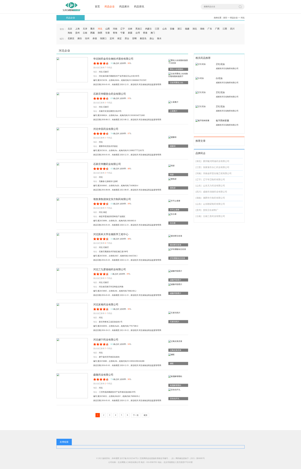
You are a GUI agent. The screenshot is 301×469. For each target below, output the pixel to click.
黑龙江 (138, 29)
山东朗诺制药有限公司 (214, 204)
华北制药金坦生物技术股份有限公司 (113, 58)
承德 (94, 38)
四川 (232, 29)
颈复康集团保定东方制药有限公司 (112, 199)
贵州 (77, 33)
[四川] (198, 192)
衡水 (159, 38)
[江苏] (198, 167)
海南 (70, 33)
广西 (217, 29)
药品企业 (110, 6)
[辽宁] (198, 179)
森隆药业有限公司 (103, 374)
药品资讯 (139, 6)
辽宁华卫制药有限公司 (214, 179)
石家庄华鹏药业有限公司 (107, 164)
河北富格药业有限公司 (105, 304)
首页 (97, 6)
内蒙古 (148, 29)
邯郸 (134, 38)
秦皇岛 (143, 38)
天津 (85, 29)
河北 (243, 18)
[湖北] (198, 161)
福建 (187, 29)
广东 (210, 29)
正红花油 (220, 64)
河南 (115, 29)
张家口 (103, 38)
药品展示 (124, 6)
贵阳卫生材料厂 (210, 210)
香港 (145, 33)
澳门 (152, 33)
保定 (119, 38)
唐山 (152, 38)
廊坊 (79, 38)
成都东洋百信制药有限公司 (227, 68)
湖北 (195, 29)
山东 (164, 29)
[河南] (198, 173)
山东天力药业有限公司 (214, 185)
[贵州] (198, 210)
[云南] (198, 216)
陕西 (100, 33)
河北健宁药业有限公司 (105, 339)
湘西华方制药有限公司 (214, 198)
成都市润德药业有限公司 (215, 192)
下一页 (136, 415)
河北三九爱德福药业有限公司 (109, 269)
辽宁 (122, 29)
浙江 (179, 29)
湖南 (202, 29)
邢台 (127, 38)
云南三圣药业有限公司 (214, 216)
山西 (107, 29)
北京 (70, 29)
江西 (225, 29)
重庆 (92, 29)
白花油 (219, 78)
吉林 (130, 29)
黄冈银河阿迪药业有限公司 (216, 161)
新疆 (130, 33)
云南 (85, 33)
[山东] (198, 185)
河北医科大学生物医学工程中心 (110, 234)
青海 (115, 33)
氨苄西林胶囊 (222, 120)
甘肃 (107, 33)
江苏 (157, 29)
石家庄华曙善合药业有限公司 (109, 93)
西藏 (92, 33)
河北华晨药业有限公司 (105, 129)
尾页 (145, 415)
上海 (77, 29)
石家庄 (71, 38)
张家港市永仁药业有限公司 (216, 167)
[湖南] (198, 198)
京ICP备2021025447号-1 (129, 458)
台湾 (137, 33)
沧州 (87, 38)
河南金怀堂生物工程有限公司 (217, 173)
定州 (112, 38)
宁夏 (122, 33)
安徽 (172, 29)
